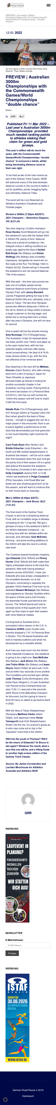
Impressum (28, 1096)
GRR (13, 116)
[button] (5, 1099)
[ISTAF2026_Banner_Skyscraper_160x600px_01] (17, 1061)
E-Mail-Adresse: (14, 940)
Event (8, 110)
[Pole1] (17, 921)
